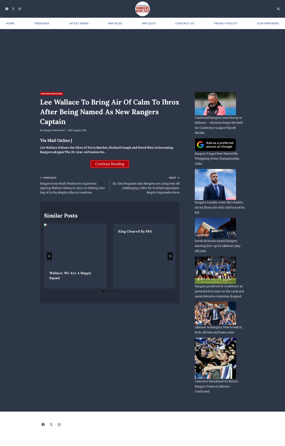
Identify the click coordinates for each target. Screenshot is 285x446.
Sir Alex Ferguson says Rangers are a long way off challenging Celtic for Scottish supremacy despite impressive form (146, 185)
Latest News (79, 23)
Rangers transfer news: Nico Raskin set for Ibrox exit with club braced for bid (220, 207)
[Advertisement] (142, 54)
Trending (41, 23)
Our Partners (268, 23)
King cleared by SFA (135, 231)
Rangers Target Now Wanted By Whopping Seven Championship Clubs (217, 159)
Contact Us (184, 23)
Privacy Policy (226, 23)
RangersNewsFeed (52, 93)
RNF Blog (115, 23)
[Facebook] (7, 9)
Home (10, 23)
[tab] (103, 291)
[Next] (170, 256)
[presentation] (75, 244)
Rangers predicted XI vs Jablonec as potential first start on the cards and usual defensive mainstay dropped (219, 291)
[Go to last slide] (49, 256)
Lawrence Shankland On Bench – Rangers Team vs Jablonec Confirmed (218, 386)
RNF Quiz (149, 23)
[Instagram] (19, 9)
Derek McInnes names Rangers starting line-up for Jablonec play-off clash (218, 246)
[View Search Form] (278, 9)
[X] (13, 9)
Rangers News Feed (54, 130)
